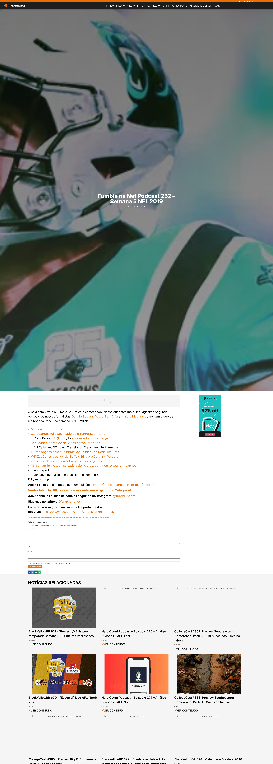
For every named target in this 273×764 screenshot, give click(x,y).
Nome (30, 546)
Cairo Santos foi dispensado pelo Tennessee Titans (68, 433)
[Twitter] (242, 1)
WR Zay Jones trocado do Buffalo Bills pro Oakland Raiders (74, 456)
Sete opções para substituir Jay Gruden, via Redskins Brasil (77, 452)
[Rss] (247, 1)
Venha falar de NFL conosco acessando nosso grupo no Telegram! (79, 490)
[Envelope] (252, 1)
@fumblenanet (124, 496)
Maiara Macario (132, 416)
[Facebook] (240, 1)
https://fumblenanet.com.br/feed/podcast (123, 485)
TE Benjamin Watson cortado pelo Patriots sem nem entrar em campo (83, 465)
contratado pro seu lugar (90, 438)
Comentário (31, 528)
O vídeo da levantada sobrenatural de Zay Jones (69, 461)
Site (29, 557)
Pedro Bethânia (106, 416)
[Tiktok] (250, 1)
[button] (29, 572)
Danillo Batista (82, 416)
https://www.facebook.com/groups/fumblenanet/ (78, 512)
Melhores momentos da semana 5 (56, 429)
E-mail (30, 552)
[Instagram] (245, 1)
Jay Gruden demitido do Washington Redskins (65, 443)
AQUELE (59, 438)
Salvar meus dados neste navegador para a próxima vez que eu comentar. (50, 563)
